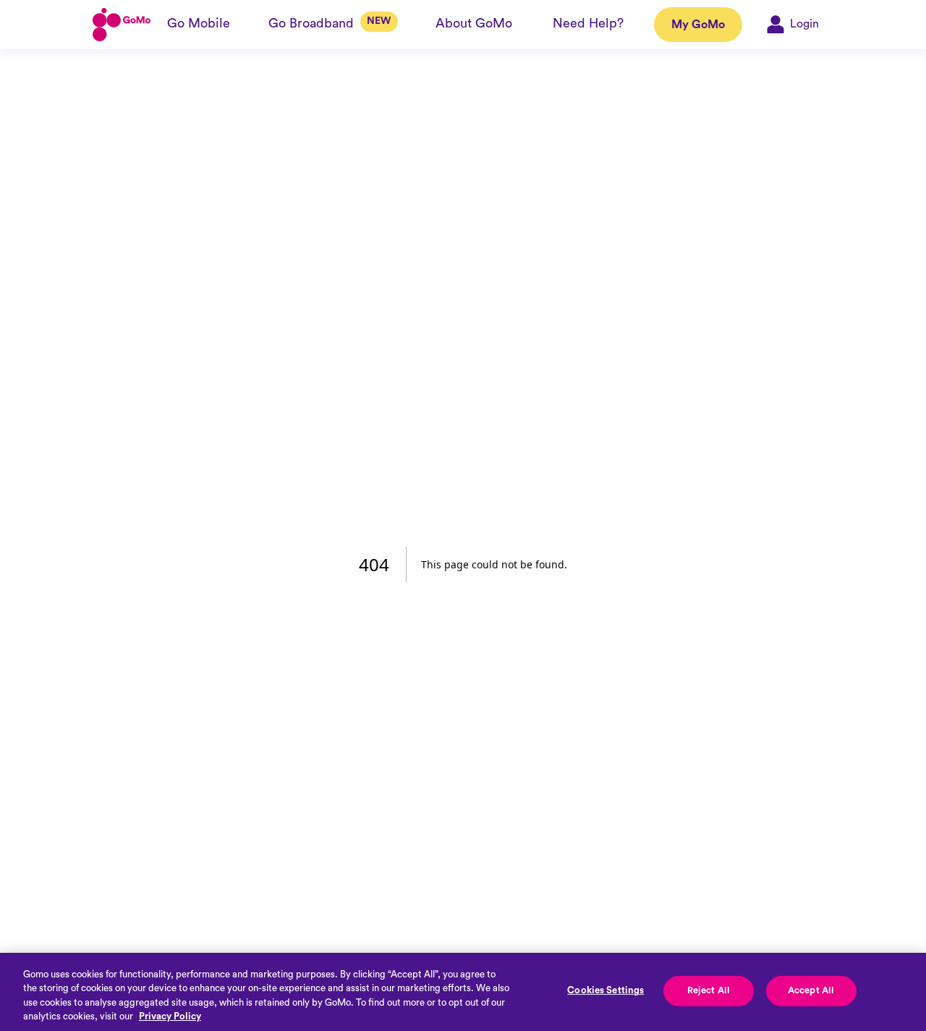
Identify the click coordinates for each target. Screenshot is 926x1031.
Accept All (811, 990)
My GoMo (698, 24)
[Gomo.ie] (121, 24)
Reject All (708, 990)
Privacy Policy (170, 1016)
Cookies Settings (605, 990)
